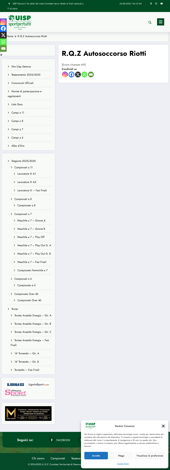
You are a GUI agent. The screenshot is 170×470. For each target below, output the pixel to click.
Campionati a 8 (23, 199)
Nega (121, 456)
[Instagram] (65, 74)
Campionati (58, 458)
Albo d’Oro (17, 146)
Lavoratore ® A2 (26, 182)
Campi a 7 (17, 129)
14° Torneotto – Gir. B (26, 362)
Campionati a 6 (23, 279)
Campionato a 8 (26, 205)
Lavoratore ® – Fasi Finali (32, 190)
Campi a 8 (17, 121)
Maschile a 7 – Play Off (30, 237)
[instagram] (156, 4)
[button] (163, 426)
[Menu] (160, 21)
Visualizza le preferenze (149, 456)
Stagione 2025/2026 (23, 161)
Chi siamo (38, 458)
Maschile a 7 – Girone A (31, 220)
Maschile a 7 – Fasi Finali (31, 262)
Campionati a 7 (23, 214)
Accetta (96, 456)
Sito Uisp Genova (21, 66)
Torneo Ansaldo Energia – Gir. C (32, 332)
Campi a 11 (17, 113)
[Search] (150, 22)
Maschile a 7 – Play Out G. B (34, 254)
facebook (63, 440)
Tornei (14, 309)
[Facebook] (71, 74)
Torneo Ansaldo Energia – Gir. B (32, 324)
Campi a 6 (17, 138)
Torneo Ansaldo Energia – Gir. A (32, 315)
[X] (78, 74)
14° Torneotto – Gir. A (26, 353)
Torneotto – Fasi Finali (26, 370)
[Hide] (1, 55)
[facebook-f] (151, 4)
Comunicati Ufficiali (22, 83)
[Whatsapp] (84, 74)
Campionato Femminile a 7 (32, 270)
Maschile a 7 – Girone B (31, 229)
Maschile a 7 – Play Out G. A (34, 245)
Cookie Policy (123, 463)
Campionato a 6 (26, 285)
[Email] (91, 74)
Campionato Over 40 (26, 294)
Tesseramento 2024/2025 (25, 75)
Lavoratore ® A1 (26, 174)
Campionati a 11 (23, 167)
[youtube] (162, 4)
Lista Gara (17, 104)
